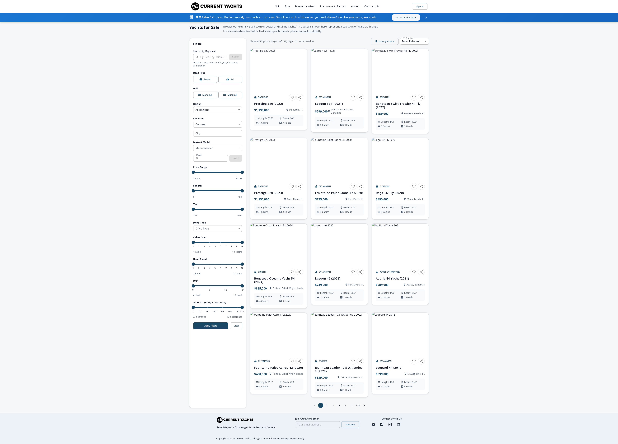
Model (199, 155)
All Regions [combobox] (202, 110)
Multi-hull (232, 94)
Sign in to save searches (301, 41)
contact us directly (310, 31)
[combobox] (217, 124)
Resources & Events (333, 6)
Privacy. (285, 438)
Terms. (276, 438)
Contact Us (371, 6)
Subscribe (350, 424)
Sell (277, 6)
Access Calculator (406, 17)
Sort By (409, 38)
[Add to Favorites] (292, 97)
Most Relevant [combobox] (411, 41)
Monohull (207, 94)
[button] (309, 17)
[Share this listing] (299, 97)
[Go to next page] (364, 405)
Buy (287, 6)
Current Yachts (244, 438)
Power (207, 79)
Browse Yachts (305, 6)
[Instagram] (390, 424)
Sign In (419, 6)
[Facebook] (382, 424)
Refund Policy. (297, 438)
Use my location (386, 41)
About (355, 6)
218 (358, 405)
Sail (232, 79)
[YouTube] (373, 424)
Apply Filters (210, 325)
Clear (236, 325)
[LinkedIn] (398, 424)
